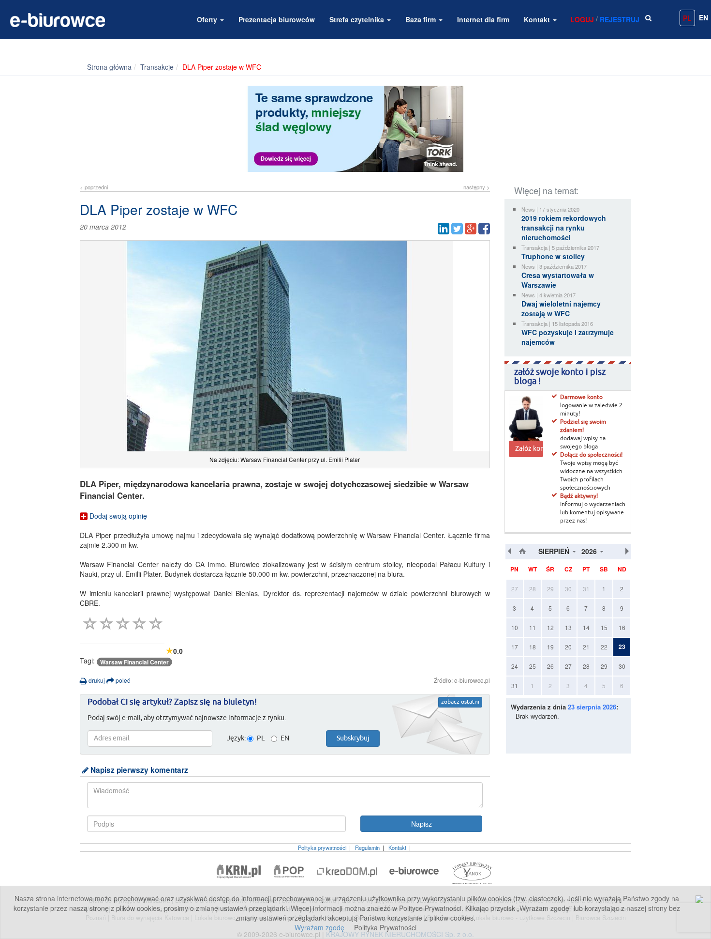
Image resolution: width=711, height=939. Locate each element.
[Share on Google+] (470, 228)
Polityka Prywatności (385, 927)
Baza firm (421, 19)
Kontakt (538, 19)
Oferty (208, 19)
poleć (122, 680)
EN (703, 17)
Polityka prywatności (322, 847)
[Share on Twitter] (457, 228)
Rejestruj (619, 19)
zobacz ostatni (460, 702)
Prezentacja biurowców (276, 19)
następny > (476, 187)
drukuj (96, 680)
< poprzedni (94, 187)
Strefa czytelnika (357, 19)
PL (687, 18)
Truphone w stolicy (553, 256)
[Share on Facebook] (484, 228)
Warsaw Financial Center (134, 662)
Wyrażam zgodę (319, 927)
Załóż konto (529, 449)
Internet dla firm (483, 19)
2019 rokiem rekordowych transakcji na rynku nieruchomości (563, 227)
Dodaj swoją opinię (117, 516)
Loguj (582, 19)
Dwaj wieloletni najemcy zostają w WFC (561, 308)
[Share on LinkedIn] (443, 228)
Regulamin (367, 847)
